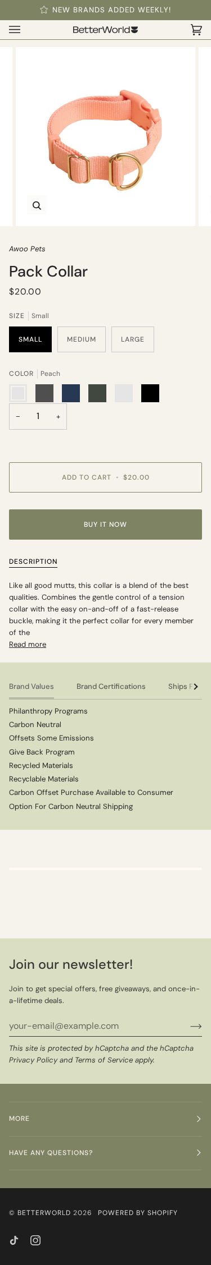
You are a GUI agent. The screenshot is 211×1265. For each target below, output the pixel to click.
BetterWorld (44, 1212)
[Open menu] (26, 29)
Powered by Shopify (138, 1212)
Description (33, 561)
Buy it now (105, 524)
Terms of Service (104, 1060)
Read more (27, 644)
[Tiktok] (14, 1240)
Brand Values (31, 686)
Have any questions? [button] (51, 1152)
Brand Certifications (111, 686)
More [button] (19, 1118)
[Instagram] (35, 1240)
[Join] (187, 1026)
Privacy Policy (33, 1060)
